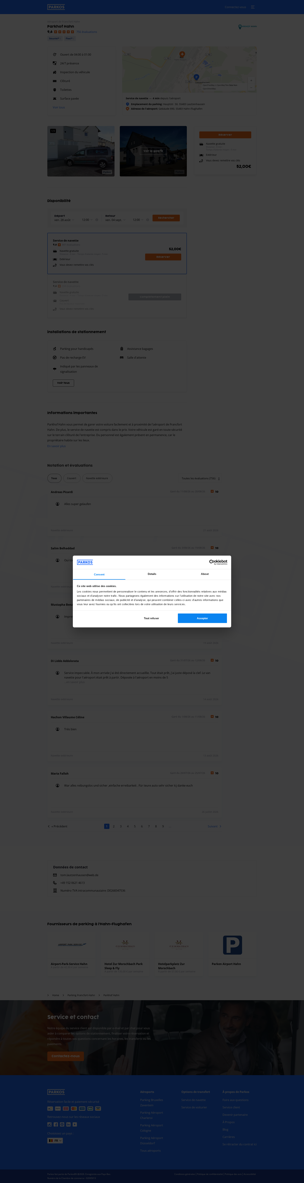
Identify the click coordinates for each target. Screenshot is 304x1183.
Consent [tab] (99, 574)
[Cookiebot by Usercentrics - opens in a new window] (212, 562)
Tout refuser (151, 618)
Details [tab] (152, 573)
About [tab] (205, 573)
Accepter (202, 618)
